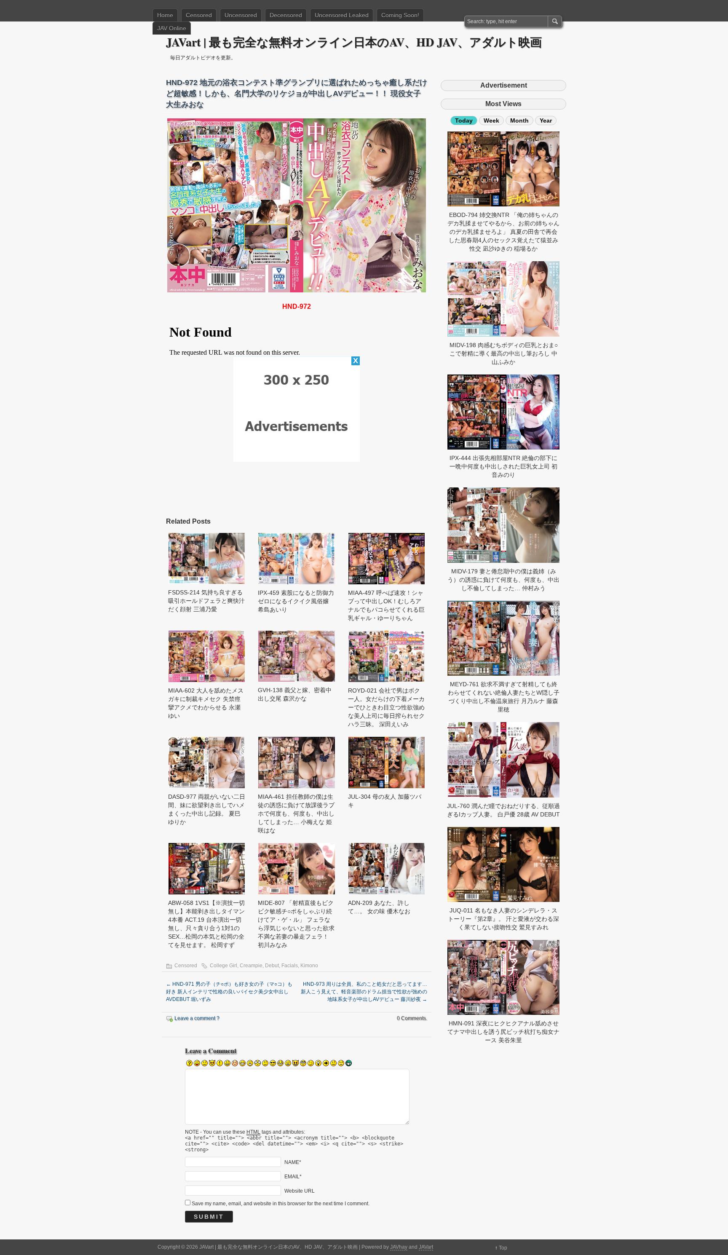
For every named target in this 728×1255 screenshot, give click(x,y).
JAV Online (171, 28)
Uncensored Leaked (342, 15)
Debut (272, 966)
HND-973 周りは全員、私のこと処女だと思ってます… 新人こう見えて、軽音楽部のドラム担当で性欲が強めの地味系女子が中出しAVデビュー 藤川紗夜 (364, 991)
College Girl (223, 966)
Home (165, 15)
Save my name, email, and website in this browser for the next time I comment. (280, 1204)
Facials (289, 966)
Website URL (299, 1191)
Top (503, 1248)
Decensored (286, 15)
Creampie (251, 966)
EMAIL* (293, 1177)
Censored (199, 15)
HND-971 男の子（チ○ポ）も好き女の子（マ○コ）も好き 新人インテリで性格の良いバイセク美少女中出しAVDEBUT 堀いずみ (229, 991)
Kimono (309, 966)
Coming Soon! (400, 15)
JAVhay (398, 1247)
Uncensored (241, 15)
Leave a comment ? (196, 1018)
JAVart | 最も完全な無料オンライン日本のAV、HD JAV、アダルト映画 (354, 42)
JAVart (426, 1247)
